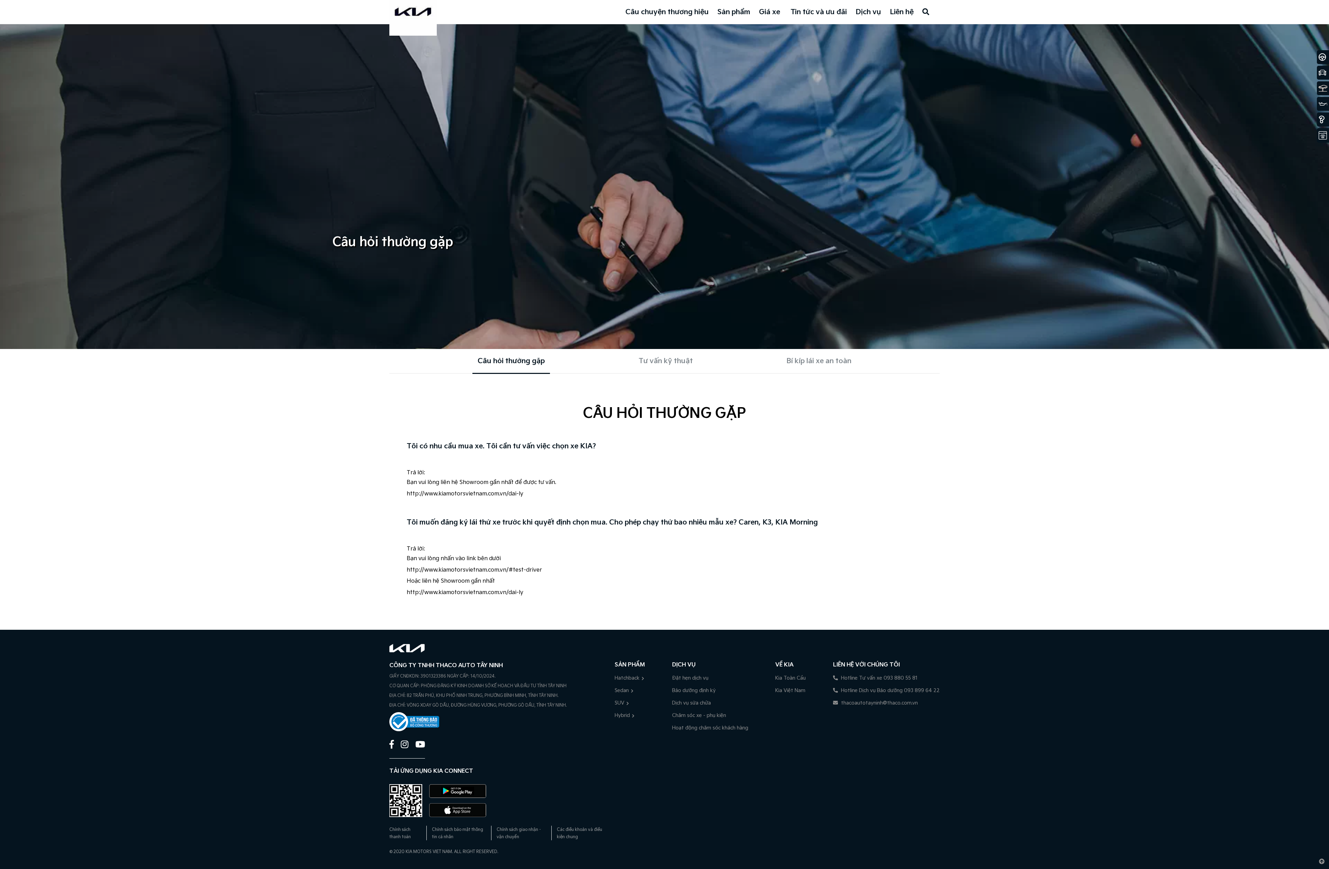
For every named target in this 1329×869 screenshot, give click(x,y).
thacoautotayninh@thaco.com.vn (879, 703)
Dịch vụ (868, 12)
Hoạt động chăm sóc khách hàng (710, 728)
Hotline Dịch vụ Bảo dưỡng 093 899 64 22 (890, 690)
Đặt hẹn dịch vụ (690, 678)
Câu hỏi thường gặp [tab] (511, 361)
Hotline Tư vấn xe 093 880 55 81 (878, 678)
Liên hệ (902, 12)
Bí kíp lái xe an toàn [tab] (818, 361)
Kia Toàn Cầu (790, 678)
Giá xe (769, 12)
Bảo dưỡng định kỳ (694, 690)
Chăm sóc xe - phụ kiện (699, 715)
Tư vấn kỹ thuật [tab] (666, 361)
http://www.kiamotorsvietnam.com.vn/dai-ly (465, 494)
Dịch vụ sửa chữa (691, 703)
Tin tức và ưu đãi (818, 12)
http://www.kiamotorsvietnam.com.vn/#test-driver (474, 570)
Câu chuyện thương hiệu (667, 12)
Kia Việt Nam (790, 690)
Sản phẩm (733, 12)
